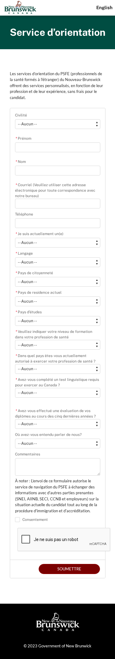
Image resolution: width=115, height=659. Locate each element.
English (104, 7)
